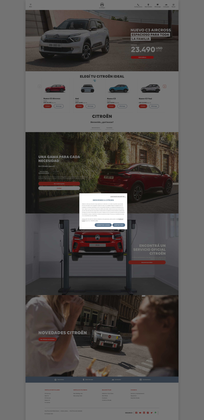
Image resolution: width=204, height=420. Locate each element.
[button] (118, 196)
